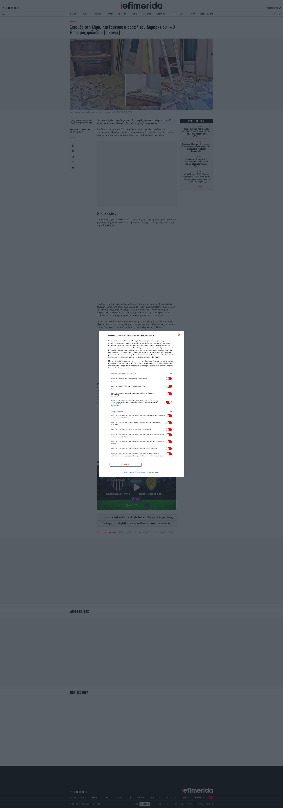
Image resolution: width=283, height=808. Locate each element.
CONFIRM (125, 465)
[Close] (180, 336)
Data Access (141, 472)
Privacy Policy (154, 472)
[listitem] (141, 373)
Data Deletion (129, 472)
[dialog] (141, 404)
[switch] (169, 378)
